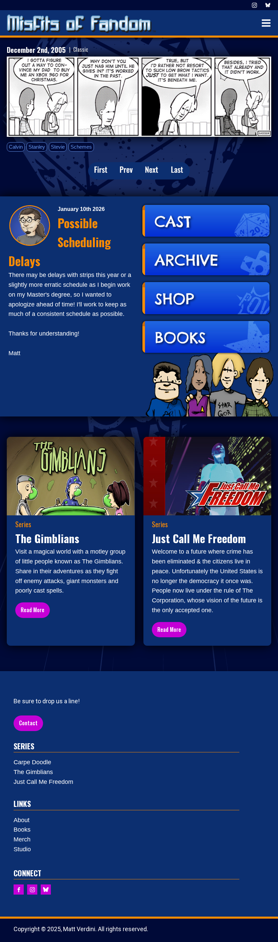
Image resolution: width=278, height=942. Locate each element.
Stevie (58, 147)
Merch (22, 839)
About (21, 820)
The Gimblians (33, 772)
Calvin (16, 147)
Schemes (81, 147)
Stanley (36, 147)
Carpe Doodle (32, 762)
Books (22, 829)
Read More (32, 610)
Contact (28, 723)
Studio (22, 849)
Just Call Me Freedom (43, 781)
